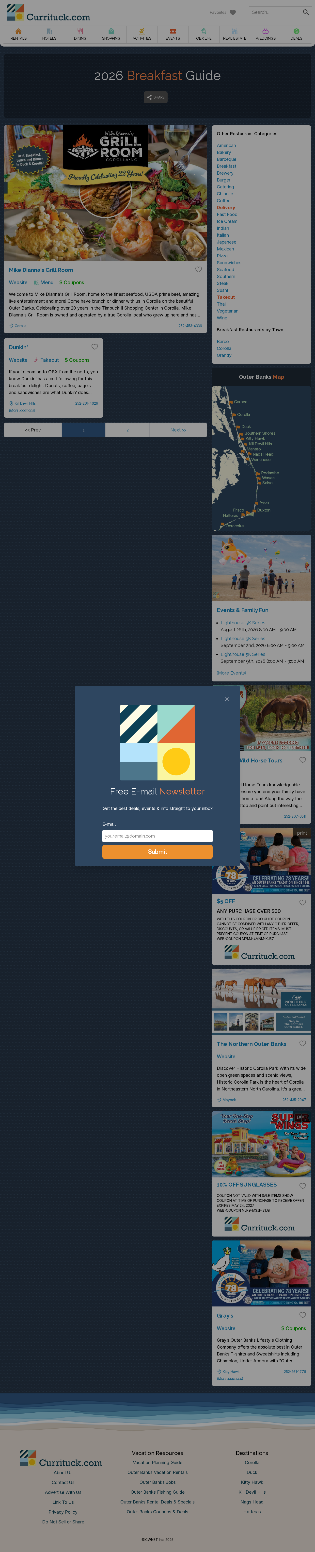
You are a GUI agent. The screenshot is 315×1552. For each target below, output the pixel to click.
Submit (157, 851)
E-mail (109, 824)
